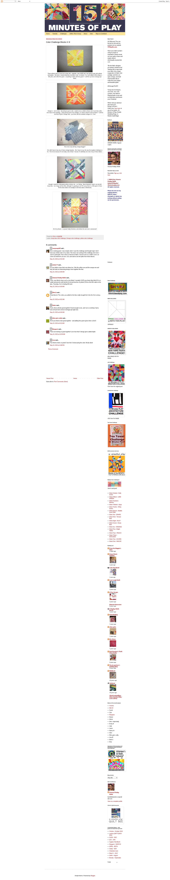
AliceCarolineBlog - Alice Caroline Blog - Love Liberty (115, 697)
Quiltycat (112, 683)
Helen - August (113, 855)
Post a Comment (53, 349)
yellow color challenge (86, 238)
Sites (91, 33)
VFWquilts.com (112, 47)
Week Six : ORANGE (115, 527)
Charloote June (113, 851)
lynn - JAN (112, 839)
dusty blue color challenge (58, 238)
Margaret (55, 329)
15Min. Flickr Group (75, 33)
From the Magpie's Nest (115, 549)
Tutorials (55, 33)
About (85, 33)
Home (48, 33)
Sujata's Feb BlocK (114, 842)
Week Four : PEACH (115, 533)
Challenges (63, 33)
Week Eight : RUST (115, 520)
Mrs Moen (112, 639)
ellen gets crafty (57, 318)
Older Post (100, 378)
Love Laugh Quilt (114, 580)
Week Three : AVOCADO (113, 535)
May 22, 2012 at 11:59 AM (57, 334)
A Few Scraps (113, 592)
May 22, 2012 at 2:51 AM (57, 259)
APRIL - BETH (113, 846)
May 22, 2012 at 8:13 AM (57, 323)
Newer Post (49, 378)
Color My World (114, 567)
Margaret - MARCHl (115, 844)
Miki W (111, 708)
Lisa (53, 340)
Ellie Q (54, 292)
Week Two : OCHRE (115, 539)
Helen (54, 305)
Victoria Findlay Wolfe (59, 277)
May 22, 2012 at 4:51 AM (57, 299)
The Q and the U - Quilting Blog (114, 665)
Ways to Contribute (101, 33)
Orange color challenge (73, 238)
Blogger (93, 875)
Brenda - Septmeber (115, 857)
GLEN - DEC (113, 837)
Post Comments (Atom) (61, 381)
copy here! (117, 108)
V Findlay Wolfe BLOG (114, 609)
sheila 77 (55, 265)
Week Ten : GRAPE (115, 514)
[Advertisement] (75, 364)
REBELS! (112, 671)
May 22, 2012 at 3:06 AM (57, 272)
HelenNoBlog (113, 614)
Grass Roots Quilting (113, 554)
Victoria (111, 705)
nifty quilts (112, 627)
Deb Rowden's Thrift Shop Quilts (115, 652)
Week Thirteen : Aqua (115, 504)
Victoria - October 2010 (116, 831)
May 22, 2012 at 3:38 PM (57, 345)
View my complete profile (115, 801)
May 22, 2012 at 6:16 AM (57, 312)
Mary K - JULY (113, 853)
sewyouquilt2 (56, 248)
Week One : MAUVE (115, 541)
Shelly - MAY (113, 848)
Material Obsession (115, 604)
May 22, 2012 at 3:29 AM (57, 286)
